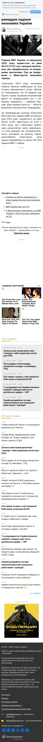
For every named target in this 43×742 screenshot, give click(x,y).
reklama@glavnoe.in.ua (14, 721)
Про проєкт (5, 695)
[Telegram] (13, 730)
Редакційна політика (9, 702)
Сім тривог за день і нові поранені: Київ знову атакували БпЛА (19, 506)
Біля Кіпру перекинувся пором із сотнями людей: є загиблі (17, 526)
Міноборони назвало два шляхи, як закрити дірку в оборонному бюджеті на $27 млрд (20, 550)
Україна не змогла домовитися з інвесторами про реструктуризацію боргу (23, 200)
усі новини (35, 593)
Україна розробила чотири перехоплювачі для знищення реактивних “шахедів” (16, 563)
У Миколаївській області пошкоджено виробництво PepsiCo (20, 425)
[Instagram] (18, 730)
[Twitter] (8, 730)
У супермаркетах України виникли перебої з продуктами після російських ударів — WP (19, 538)
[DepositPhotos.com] (12, 737)
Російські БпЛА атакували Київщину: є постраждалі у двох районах (20, 575)
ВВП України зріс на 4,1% (17, 206)
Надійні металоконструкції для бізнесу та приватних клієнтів (20, 585)
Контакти (4, 698)
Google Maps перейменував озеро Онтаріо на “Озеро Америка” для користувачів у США (18, 436)
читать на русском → (33, 29)
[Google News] (22, 730)
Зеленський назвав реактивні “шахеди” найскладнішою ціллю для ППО (20, 449)
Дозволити (35, 12)
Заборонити (24, 12)
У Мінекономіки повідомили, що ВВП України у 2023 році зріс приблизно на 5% (23, 213)
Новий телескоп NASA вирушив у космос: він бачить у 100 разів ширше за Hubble (20, 482)
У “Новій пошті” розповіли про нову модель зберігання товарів (19, 516)
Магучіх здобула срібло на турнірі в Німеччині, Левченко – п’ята (19, 470)
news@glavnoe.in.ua (13, 714)
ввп (8, 222)
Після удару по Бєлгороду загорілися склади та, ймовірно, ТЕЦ (20, 460)
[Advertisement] (21, 168)
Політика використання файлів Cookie (16, 709)
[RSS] (27, 730)
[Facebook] (4, 730)
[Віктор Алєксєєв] (3, 31)
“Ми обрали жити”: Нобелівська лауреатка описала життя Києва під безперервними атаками (19, 495)
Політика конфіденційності (11, 705)
